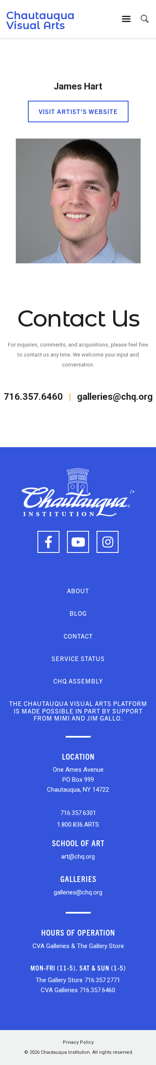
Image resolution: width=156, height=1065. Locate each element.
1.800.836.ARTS (78, 824)
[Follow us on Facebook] (48, 542)
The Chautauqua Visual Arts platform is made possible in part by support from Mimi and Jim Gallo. (78, 710)
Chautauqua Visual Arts (40, 20)
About (78, 590)
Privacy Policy (78, 1042)
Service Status (78, 658)
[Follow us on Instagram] (108, 542)
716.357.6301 (78, 813)
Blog (78, 613)
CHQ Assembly (78, 681)
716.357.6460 (33, 396)
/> (132, 491)
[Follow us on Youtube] (78, 542)
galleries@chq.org (115, 396)
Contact (78, 636)
